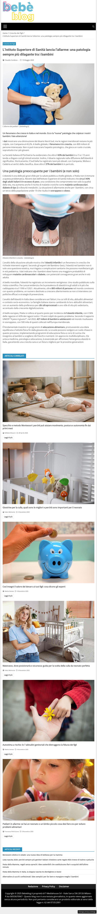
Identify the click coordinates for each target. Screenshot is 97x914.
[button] (93, 26)
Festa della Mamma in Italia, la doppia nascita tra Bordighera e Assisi (32, 872)
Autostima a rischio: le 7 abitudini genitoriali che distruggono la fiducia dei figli (40, 744)
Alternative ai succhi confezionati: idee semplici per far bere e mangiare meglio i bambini (41, 876)
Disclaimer (64, 886)
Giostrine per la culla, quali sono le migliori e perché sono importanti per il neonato (42, 507)
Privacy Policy (48, 886)
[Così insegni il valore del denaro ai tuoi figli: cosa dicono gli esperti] (48, 552)
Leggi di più (8, 437)
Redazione (33, 886)
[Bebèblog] (18, 11)
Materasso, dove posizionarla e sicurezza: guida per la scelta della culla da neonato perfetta (46, 665)
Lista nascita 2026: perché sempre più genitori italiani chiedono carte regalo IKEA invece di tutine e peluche (48, 859)
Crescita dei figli (9, 44)
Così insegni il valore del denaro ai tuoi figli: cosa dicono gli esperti (34, 586)
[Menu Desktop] (5, 26)
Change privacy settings (87, 912)
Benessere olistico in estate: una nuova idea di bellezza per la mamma (32, 855)
